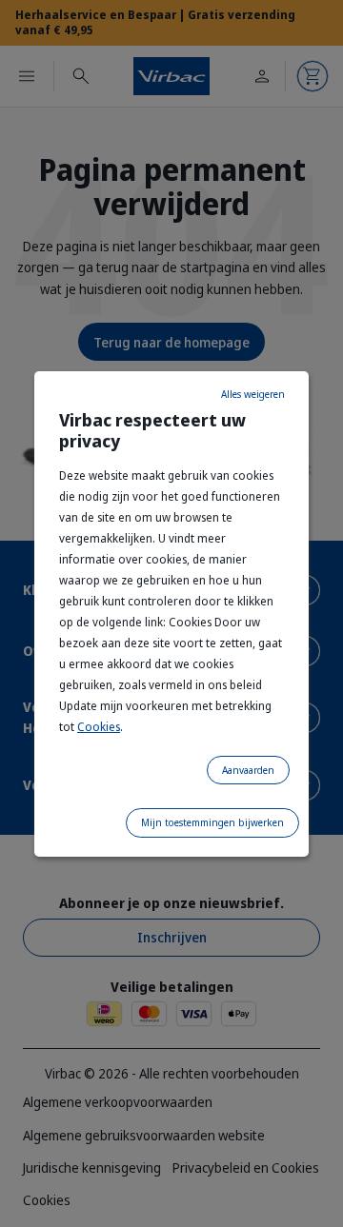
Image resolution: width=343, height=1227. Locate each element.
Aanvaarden (248, 770)
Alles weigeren (253, 394)
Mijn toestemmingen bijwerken (212, 822)
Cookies (98, 727)
